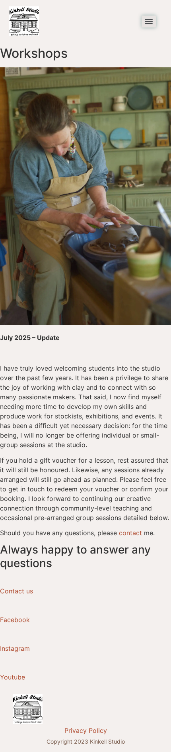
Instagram (15, 648)
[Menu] (149, 21)
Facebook (15, 620)
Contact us (16, 591)
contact (130, 533)
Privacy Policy (85, 730)
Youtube (12, 677)
